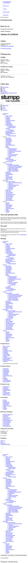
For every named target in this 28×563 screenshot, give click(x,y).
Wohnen (5, 264)
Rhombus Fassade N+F (10, 133)
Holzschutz (8, 134)
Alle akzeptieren (4, 555)
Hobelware (8, 116)
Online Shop (5, 113)
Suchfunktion (23, 234)
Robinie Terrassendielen (13, 169)
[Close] (1, 452)
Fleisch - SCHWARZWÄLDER (15, 182)
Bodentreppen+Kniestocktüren (14, 151)
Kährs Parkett (8, 139)
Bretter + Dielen (9, 115)
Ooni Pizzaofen (9, 199)
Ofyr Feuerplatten (9, 195)
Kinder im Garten (9, 179)
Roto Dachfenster (9, 161)
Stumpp (4, 330)
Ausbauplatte (11, 129)
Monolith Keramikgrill (10, 194)
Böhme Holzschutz (12, 135)
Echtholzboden (9, 140)
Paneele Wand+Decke (10, 145)
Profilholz (8, 128)
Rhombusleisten (9, 132)
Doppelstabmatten (9, 174)
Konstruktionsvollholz (10, 120)
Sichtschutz (8, 172)
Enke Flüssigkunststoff (13, 154)
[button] (1, 111)
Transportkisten (9, 206)
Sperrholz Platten (9, 125)
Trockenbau (8, 158)
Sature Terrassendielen (13, 168)
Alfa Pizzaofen (9, 197)
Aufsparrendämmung (12, 148)
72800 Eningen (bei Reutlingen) (7, 46)
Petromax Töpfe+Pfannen (13, 185)
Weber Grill (8, 190)
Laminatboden (9, 141)
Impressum (3, 440)
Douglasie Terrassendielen (13, 165)
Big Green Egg (9, 193)
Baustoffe (8, 147)
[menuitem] (4, 87)
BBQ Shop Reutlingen (10, 181)
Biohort (7, 175)
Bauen (4, 242)
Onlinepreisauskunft (10, 208)
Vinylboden (8, 142)
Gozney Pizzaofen (9, 196)
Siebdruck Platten (12, 126)
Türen (7, 146)
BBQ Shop (5, 309)
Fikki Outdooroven (10, 200)
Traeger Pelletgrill (9, 192)
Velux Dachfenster (10, 159)
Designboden (8, 143)
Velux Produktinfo (12, 160)
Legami (7, 212)
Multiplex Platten (11, 127)
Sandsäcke (13, 284)
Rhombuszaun (9, 173)
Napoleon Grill (9, 189)
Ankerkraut (10, 183)
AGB (2, 441)
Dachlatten (8, 119)
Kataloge (7, 203)
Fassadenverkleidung (10, 131)
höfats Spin (10, 187)
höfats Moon (11, 188)
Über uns (8, 202)
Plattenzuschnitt (9, 205)
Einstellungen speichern (12, 561)
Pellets (9, 156)
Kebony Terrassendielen (13, 170)
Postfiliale (8, 210)
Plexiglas (10, 153)
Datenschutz (3, 443)
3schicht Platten (9, 124)
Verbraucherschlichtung (5, 444)
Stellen (7, 209)
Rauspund (8, 118)
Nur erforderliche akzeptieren (21, 555)
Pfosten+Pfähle (9, 178)
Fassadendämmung (12, 149)
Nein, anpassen (11, 555)
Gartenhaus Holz (9, 176)
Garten (4, 291)
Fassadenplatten (11, 152)
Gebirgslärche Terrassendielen (14, 167)
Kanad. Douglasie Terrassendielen (15, 166)
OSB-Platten (8, 122)
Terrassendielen (9, 163)
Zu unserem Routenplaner (6, 48)
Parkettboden (8, 138)
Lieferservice (8, 207)
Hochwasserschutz (12, 155)
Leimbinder (8, 121)
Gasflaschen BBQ (12, 186)
